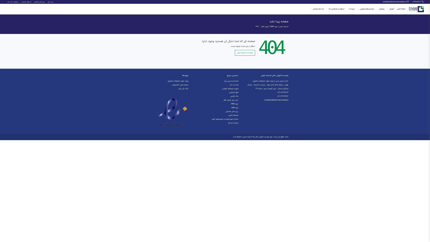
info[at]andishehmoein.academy (394, 2)
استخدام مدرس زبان (231, 81)
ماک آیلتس (234, 96)
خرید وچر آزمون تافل (230, 100)
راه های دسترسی (26, 2)
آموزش (391, 9)
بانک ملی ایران (183, 88)
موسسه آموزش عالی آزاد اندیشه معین (256, 137)
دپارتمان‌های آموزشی (366, 9)
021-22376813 (282, 96)
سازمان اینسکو (233, 123)
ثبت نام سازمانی (318, 9)
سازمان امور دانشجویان (180, 85)
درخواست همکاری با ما (336, 9)
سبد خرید (50, 2)
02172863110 (416, 2)
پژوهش (381, 9)
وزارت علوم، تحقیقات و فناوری (178, 81)
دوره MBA (234, 104)
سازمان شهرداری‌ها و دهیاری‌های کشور (225, 119)
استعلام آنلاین (233, 115)
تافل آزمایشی (233, 92)
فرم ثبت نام (234, 85)
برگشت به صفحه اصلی (245, 53)
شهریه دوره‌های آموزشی (230, 88)
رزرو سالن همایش (39, 2)
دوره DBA (234, 107)
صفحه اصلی (401, 9)
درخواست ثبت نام (13, 2)
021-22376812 (282, 92)
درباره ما (352, 9)
